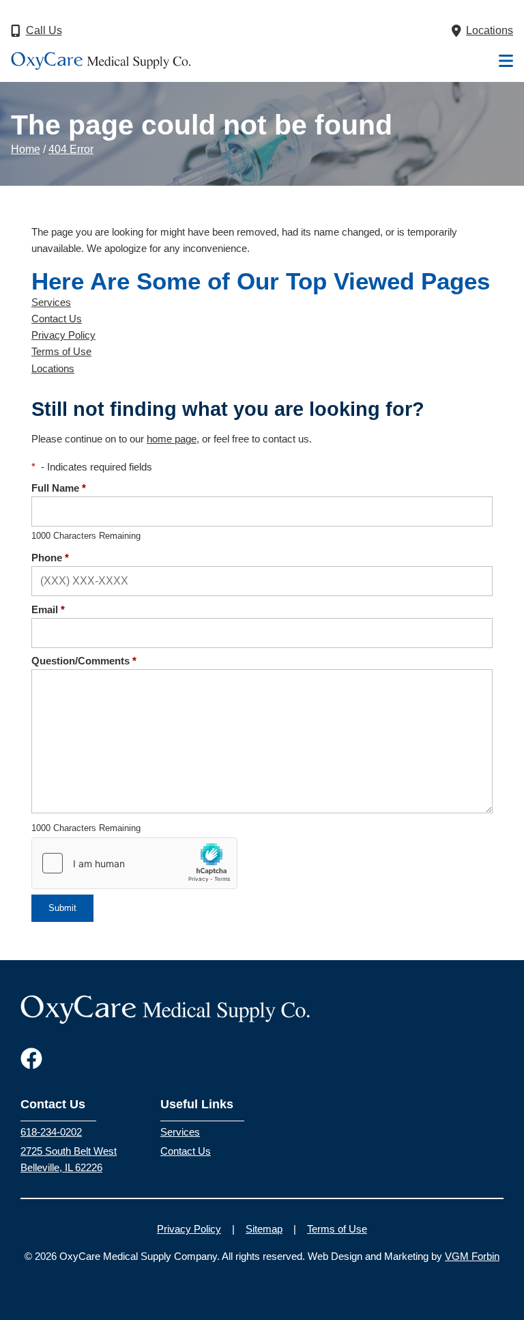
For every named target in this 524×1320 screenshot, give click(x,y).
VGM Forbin (472, 1256)
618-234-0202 (51, 1132)
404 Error (70, 149)
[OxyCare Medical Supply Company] (101, 61)
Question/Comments (83, 661)
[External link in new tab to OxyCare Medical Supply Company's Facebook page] (31, 1060)
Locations (52, 368)
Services (51, 302)
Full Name (58, 488)
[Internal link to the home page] (165, 1008)
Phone (50, 557)
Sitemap (264, 1229)
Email (48, 609)
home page (171, 439)
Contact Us (56, 318)
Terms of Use (61, 351)
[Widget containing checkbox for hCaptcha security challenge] (134, 863)
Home (25, 149)
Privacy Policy (63, 335)
